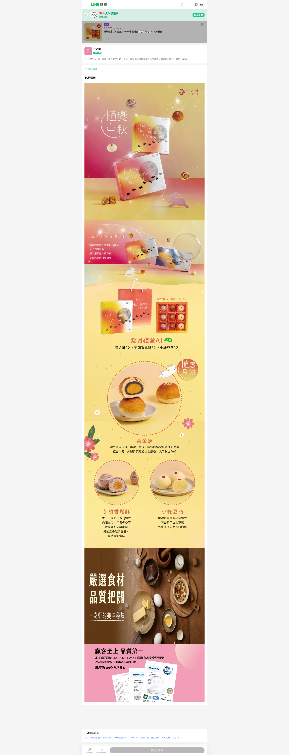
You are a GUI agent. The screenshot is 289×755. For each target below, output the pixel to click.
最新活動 (107, 737)
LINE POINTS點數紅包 (138, 737)
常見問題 (166, 737)
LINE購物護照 (120, 737)
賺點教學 (155, 737)
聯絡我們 (176, 737)
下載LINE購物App (92, 737)
